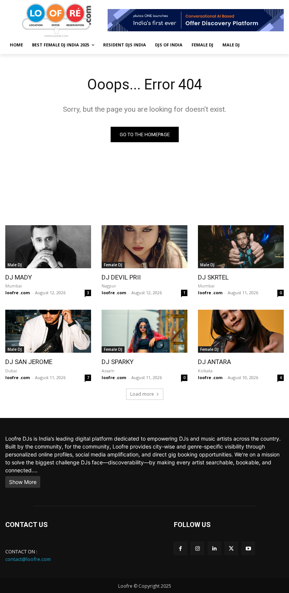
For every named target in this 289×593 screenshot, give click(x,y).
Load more (142, 394)
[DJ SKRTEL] (241, 246)
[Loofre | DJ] (56, 20)
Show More (23, 482)
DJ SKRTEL (213, 277)
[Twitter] (231, 548)
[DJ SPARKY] (144, 331)
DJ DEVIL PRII (121, 277)
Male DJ (15, 264)
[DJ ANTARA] (241, 331)
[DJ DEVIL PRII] (144, 246)
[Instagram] (197, 548)
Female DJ (113, 264)
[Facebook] (180, 548)
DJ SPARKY (118, 362)
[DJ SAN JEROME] (48, 331)
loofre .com (17, 292)
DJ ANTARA (214, 362)
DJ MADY (18, 277)
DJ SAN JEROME (28, 362)
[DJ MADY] (48, 246)
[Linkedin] (214, 548)
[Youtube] (248, 548)
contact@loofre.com (28, 559)
